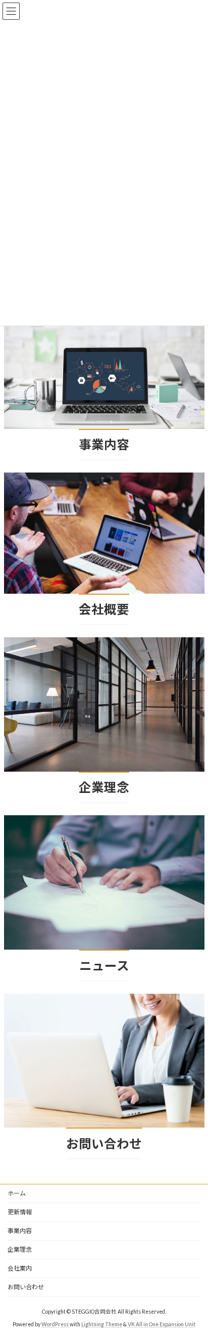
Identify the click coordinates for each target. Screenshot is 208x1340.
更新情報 (20, 1212)
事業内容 (20, 1231)
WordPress (55, 1324)
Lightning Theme (101, 1324)
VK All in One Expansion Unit (161, 1324)
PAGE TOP (193, 1289)
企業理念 (20, 1249)
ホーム (17, 1193)
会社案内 (20, 1268)
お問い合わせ (26, 1287)
